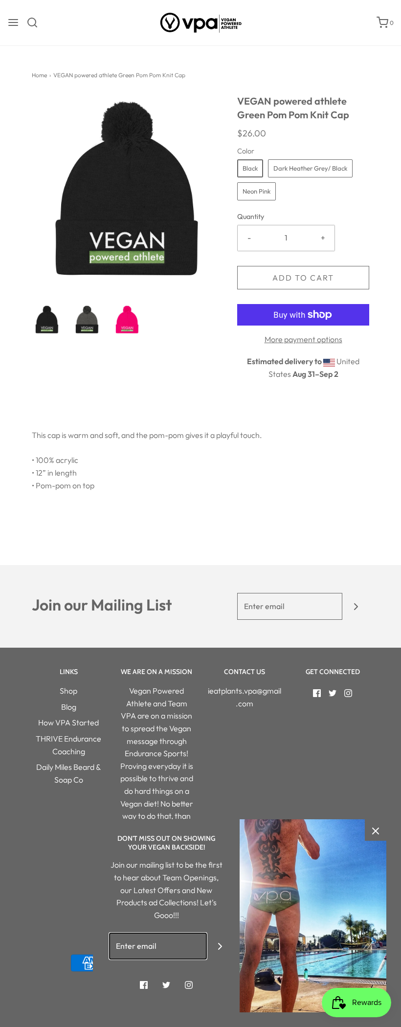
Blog (68, 707)
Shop (68, 691)
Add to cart (303, 278)
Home (39, 75)
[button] (47, 320)
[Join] (355, 606)
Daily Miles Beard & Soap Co (68, 773)
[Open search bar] (35, 22)
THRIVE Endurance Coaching (68, 745)
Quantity (250, 216)
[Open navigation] (13, 22)
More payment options (303, 339)
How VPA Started (68, 722)
